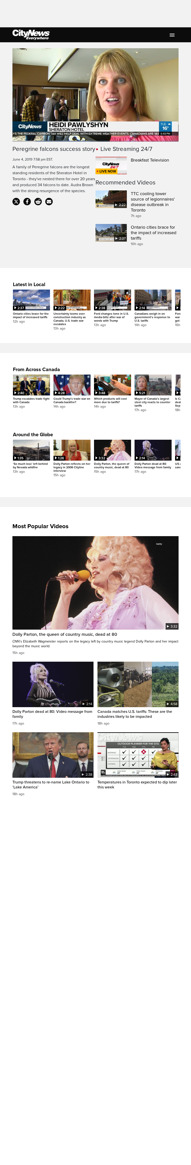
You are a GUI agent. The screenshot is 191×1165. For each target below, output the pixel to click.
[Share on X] (16, 201)
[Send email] (49, 201)
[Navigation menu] (173, 34)
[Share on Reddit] (38, 201)
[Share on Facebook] (27, 201)
